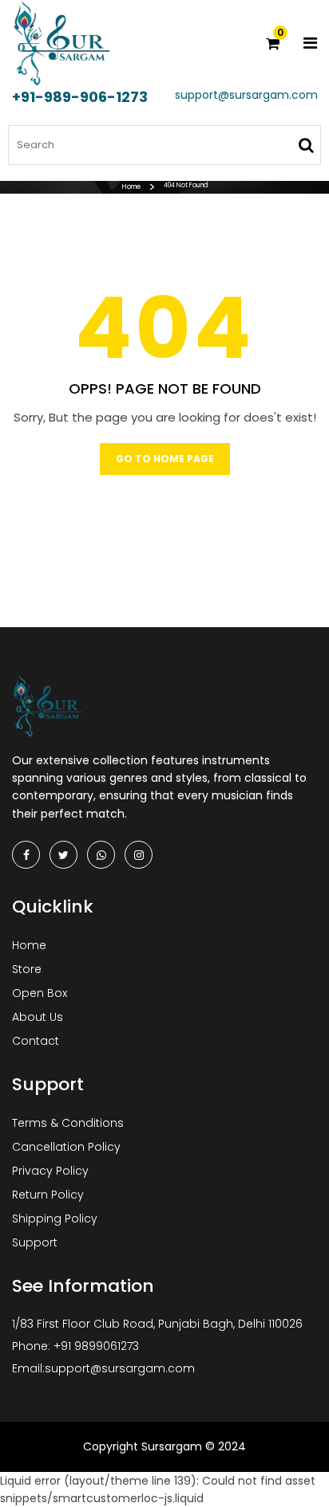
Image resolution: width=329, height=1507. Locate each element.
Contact (35, 1040)
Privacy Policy (50, 1170)
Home (131, 186)
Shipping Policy (54, 1218)
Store (27, 969)
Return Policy (48, 1194)
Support (34, 1242)
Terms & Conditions (68, 1122)
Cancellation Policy (66, 1146)
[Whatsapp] (101, 855)
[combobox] (164, 145)
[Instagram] (139, 855)
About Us (37, 1016)
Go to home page (165, 458)
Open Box (39, 993)
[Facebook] (26, 855)
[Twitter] (63, 855)
